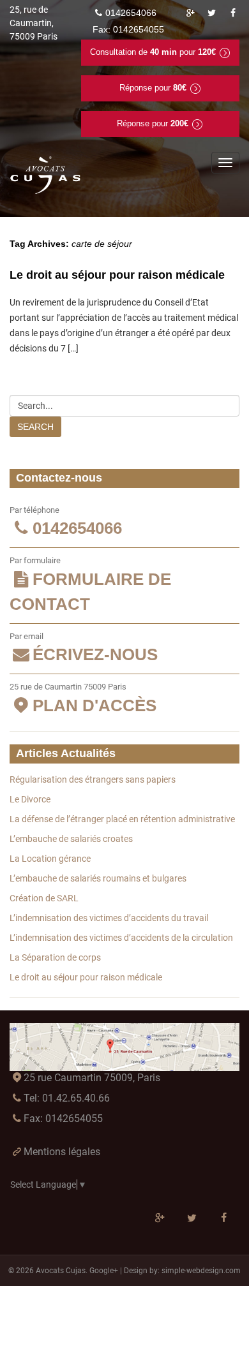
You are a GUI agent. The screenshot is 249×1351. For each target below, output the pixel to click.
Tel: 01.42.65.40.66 (67, 1098)
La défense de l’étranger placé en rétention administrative (122, 819)
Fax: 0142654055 (63, 1118)
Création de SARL (44, 898)
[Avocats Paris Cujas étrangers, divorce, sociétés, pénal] (46, 175)
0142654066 (130, 13)
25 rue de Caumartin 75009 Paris (83, 698)
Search (35, 427)
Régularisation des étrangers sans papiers (93, 779)
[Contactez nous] (124, 1047)
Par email (84, 648)
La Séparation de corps (55, 957)
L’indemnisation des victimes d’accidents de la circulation (121, 938)
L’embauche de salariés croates (71, 839)
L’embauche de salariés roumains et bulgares (98, 878)
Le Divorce (30, 799)
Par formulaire (90, 585)
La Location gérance (50, 858)
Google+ (103, 1270)
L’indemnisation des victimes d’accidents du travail (109, 918)
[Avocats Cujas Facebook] (233, 13)
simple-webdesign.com (201, 1270)
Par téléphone (66, 521)
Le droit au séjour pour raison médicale (117, 275)
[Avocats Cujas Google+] (190, 13)
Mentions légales (62, 1152)
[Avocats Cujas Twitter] (212, 13)
